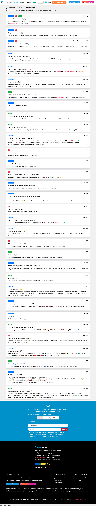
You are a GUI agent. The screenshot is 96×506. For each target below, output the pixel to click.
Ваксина (16, 2)
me (37, 21)
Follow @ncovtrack (88, 2)
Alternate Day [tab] (47, 418)
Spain (80, 71)
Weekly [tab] (55, 418)
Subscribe (64, 429)
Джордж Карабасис (41, 457)
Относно (58, 477)
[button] (35, 2)
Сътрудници (58, 482)
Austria (65, 71)
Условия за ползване (58, 480)
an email (65, 48)
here (74, 200)
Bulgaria (72, 71)
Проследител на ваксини (80, 478)
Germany (58, 71)
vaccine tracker (60, 97)
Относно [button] (22, 2)
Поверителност (58, 478)
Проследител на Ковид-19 (80, 477)
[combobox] (48, 425)
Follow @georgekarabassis (28, 483)
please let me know (15, 23)
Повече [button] (29, 2)
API (80, 480)
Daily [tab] (40, 418)
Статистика (9, 2)
